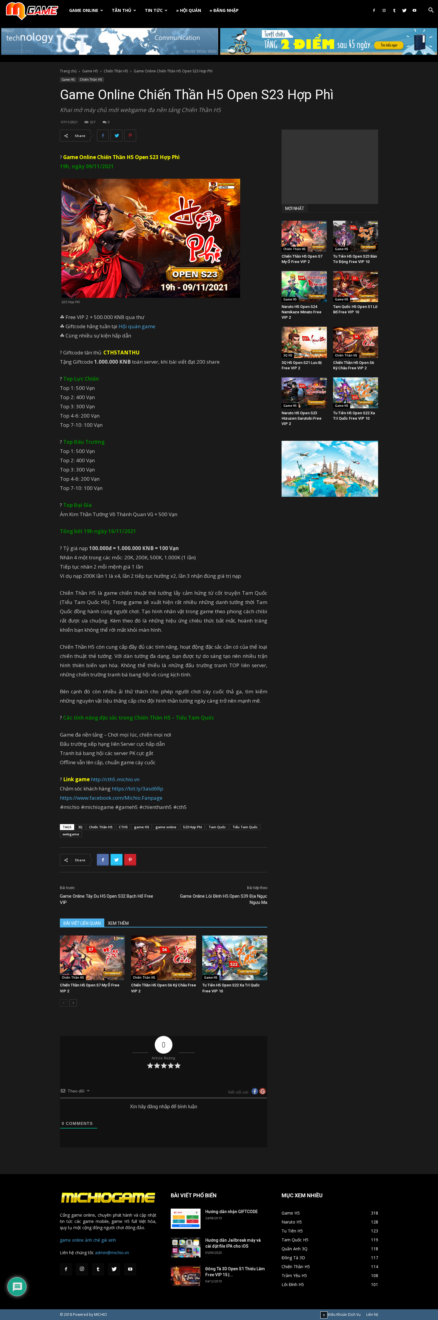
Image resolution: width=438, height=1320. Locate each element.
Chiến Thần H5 (116, 71)
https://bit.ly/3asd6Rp (137, 788)
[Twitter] (404, 10)
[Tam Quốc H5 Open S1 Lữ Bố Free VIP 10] (355, 286)
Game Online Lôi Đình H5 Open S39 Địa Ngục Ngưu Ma (223, 899)
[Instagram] (384, 10)
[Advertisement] (330, 167)
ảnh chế (92, 1240)
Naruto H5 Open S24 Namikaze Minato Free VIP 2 (301, 312)
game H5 (141, 827)
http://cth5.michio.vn (115, 779)
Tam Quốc (217, 827)
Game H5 (90, 71)
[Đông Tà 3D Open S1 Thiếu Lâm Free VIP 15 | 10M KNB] (186, 1276)
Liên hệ (372, 1314)
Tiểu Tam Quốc (245, 827)
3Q (80, 827)
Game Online (83, 10)
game (148, 326)
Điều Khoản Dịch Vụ (344, 1314)
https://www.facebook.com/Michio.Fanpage (111, 797)
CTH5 (123, 827)
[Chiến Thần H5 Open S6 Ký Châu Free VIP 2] (163, 957)
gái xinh (108, 1240)
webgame (71, 834)
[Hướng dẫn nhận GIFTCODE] (186, 1219)
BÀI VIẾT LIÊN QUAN (82, 923)
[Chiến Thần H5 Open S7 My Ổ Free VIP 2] (92, 957)
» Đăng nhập (224, 10)
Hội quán (130, 326)
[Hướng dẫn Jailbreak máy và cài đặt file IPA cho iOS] (186, 1247)
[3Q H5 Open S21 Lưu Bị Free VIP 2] (304, 342)
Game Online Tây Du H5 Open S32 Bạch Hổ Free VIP (106, 899)
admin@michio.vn (112, 1252)
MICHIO (100, 1314)
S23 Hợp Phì (165, 157)
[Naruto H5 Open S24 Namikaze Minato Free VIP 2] (304, 286)
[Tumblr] (394, 10)
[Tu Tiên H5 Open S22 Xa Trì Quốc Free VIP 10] (234, 957)
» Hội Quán (188, 10)
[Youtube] (414, 10)
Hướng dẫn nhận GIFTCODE (231, 1211)
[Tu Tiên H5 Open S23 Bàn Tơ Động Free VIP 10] (355, 236)
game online (166, 827)
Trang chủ (68, 71)
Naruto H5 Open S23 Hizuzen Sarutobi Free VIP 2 (301, 418)
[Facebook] (373, 10)
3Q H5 (287, 355)
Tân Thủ (121, 10)
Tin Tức (154, 10)
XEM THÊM (118, 923)
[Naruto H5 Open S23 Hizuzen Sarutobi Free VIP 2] (304, 392)
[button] (431, 11)
